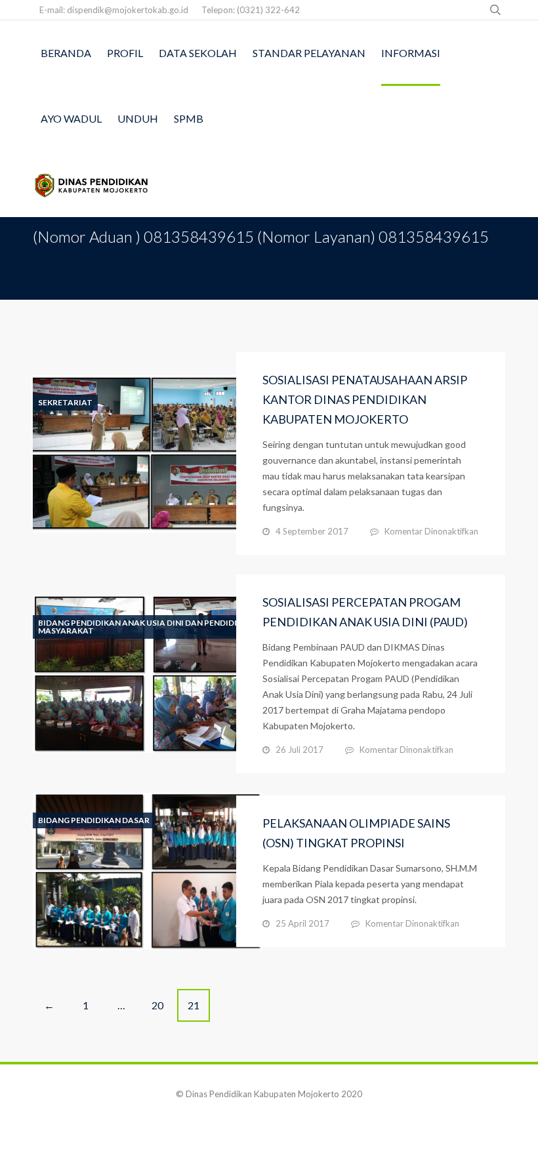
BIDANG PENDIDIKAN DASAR (94, 820)
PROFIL (125, 53)
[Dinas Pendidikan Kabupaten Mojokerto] (92, 184)
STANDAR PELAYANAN (309, 53)
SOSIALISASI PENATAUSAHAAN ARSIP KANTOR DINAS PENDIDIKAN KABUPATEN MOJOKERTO (364, 399)
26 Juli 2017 (299, 749)
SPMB (188, 118)
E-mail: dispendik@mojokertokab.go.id (113, 10)
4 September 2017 (312, 531)
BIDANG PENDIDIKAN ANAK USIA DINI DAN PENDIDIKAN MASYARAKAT (146, 627)
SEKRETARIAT (65, 403)
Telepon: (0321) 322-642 (250, 10)
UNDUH (137, 118)
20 (157, 1005)
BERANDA (66, 53)
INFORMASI (410, 53)
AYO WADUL (71, 118)
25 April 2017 (302, 923)
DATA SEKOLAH (198, 53)
